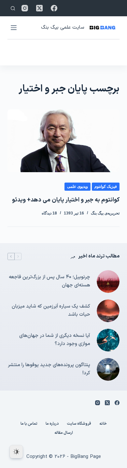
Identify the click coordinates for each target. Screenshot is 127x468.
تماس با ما (29, 424)
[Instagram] (24, 8)
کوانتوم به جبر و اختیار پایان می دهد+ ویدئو (66, 200)
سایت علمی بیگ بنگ (62, 27)
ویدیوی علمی (77, 186)
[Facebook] (54, 8)
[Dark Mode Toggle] (16, 451)
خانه (103, 424)
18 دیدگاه (49, 213)
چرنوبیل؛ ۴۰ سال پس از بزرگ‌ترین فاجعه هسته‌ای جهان (49, 281)
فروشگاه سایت (79, 424)
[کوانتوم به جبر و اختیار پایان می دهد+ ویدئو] (63, 140)
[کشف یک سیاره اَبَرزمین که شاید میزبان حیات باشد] (108, 310)
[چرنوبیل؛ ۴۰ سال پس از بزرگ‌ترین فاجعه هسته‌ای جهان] (108, 281)
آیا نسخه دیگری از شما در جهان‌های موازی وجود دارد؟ (54, 340)
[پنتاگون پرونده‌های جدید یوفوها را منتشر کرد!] (108, 369)
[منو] (14, 28)
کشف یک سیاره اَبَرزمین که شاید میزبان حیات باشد (51, 310)
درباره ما (52, 424)
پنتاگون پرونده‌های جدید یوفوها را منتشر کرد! (49, 369)
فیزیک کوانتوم (105, 186)
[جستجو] (13, 8)
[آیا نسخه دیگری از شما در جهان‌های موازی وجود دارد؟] (108, 340)
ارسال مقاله (63, 433)
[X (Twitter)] (39, 8)
